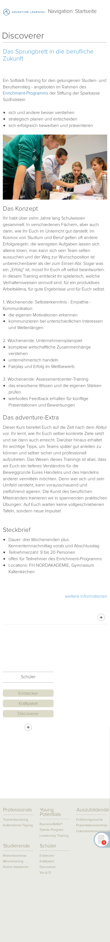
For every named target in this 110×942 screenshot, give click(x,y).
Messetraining (13, 861)
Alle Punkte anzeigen (28, 727)
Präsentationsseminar (91, 825)
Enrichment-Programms (26, 93)
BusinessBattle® (51, 824)
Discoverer (28, 713)
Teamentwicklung (15, 819)
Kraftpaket (28, 703)
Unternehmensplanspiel (91, 831)
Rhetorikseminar (15, 855)
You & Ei (45, 872)
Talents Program (51, 829)
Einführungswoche (89, 819)
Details (101, 617)
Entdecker (28, 693)
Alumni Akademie (15, 867)
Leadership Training (54, 835)
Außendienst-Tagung (18, 825)
